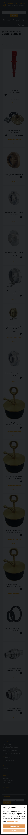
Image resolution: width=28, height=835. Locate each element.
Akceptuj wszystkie (14, 826)
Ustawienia (14, 830)
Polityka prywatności (12, 821)
